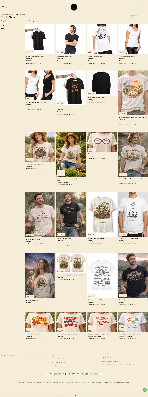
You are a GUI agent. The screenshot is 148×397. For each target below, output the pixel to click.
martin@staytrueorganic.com (110, 361)
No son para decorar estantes (74, 1)
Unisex (3, 25)
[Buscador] (6, 7)
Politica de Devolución (58, 362)
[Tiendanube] (74, 386)
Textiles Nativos (9, 14)
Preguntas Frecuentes (58, 359)
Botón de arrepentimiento (121, 382)
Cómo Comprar (56, 366)
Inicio (2, 14)
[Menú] (3, 7)
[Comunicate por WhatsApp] (145, 390)
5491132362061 (106, 358)
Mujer (3, 28)
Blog (53, 355)
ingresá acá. (108, 382)
